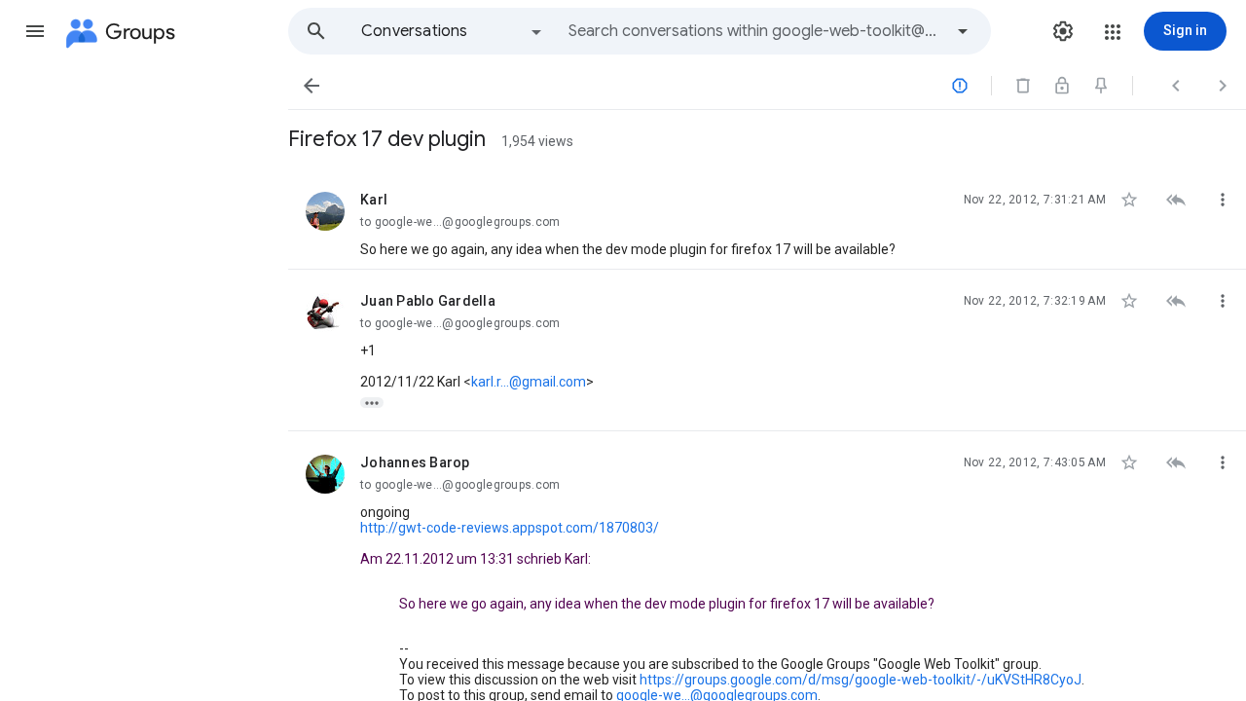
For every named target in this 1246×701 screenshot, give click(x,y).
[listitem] (767, 219)
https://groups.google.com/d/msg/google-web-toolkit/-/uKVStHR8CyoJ (860, 679)
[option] (453, 31)
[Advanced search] (962, 31)
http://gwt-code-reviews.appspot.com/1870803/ (509, 527)
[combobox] (755, 31)
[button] (35, 31)
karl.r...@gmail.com (528, 381)
